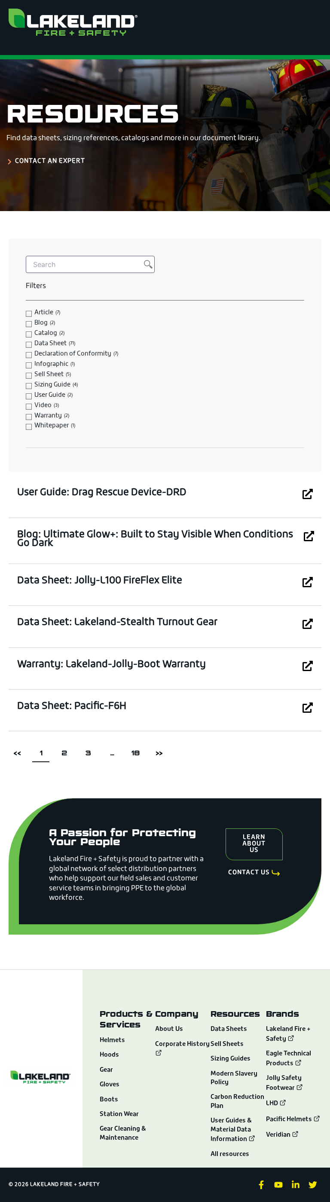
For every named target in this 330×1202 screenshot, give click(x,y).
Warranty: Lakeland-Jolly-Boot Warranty (111, 665)
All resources (230, 1154)
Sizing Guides (231, 1059)
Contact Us (249, 873)
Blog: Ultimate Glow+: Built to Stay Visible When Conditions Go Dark (155, 539)
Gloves (109, 1085)
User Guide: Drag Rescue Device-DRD (101, 493)
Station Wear (119, 1114)
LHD (272, 1104)
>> (159, 752)
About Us (169, 1029)
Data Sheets (229, 1029)
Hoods (109, 1055)
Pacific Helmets (289, 1119)
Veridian (279, 1135)
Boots (109, 1100)
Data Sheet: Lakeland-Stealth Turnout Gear (117, 623)
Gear (106, 1070)
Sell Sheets (227, 1044)
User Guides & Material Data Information (231, 1130)
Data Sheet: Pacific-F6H (71, 706)
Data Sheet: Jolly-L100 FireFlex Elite (99, 581)
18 (137, 750)
